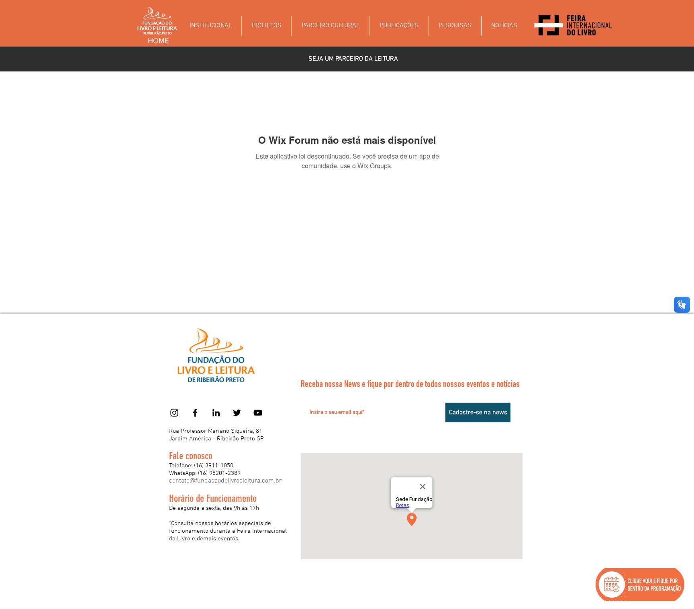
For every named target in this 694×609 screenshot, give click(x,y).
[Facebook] (195, 412)
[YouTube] (258, 412)
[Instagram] (174, 412)
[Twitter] (237, 412)
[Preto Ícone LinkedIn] (216, 412)
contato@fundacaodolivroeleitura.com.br (225, 481)
